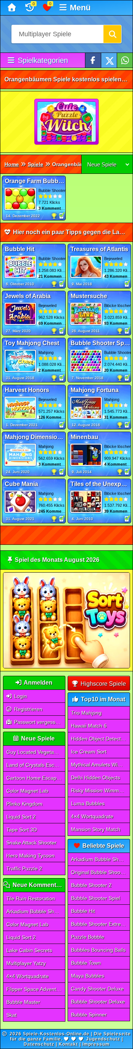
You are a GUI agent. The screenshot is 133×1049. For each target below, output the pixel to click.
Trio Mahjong (86, 713)
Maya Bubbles (87, 976)
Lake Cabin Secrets (29, 950)
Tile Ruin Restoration (30, 898)
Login (20, 696)
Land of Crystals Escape (34, 765)
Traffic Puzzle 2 (24, 868)
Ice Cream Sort (88, 752)
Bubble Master (23, 1002)
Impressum (96, 1044)
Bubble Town (86, 963)
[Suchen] (112, 34)
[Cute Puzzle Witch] (67, 122)
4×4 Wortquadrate (27, 976)
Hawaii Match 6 (89, 726)
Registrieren (27, 709)
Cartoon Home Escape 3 (35, 778)
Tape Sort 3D (21, 830)
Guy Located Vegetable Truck (35, 752)
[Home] (13, 7)
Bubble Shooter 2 (91, 885)
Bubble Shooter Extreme (99, 924)
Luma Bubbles (88, 803)
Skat (11, 1015)
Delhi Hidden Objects (95, 777)
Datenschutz (39, 1044)
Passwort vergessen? (38, 722)
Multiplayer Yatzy (26, 963)
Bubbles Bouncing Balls (98, 950)
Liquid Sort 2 (21, 817)
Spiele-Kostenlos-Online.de (56, 1033)
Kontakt (68, 1044)
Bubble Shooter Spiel (95, 898)
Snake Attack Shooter (31, 843)
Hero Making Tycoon (30, 856)
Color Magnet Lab (27, 791)
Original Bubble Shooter (99, 872)
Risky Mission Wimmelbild (100, 790)
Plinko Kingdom (24, 804)
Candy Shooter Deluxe (97, 989)
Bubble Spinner (89, 1015)
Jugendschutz (103, 1039)
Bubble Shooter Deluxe (98, 1002)
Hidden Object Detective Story (100, 739)
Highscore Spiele (102, 684)
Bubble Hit (83, 911)
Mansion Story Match (95, 829)
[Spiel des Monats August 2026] (66, 666)
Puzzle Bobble (87, 937)
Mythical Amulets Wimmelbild (100, 765)
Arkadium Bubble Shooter (35, 911)
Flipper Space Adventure (35, 989)
